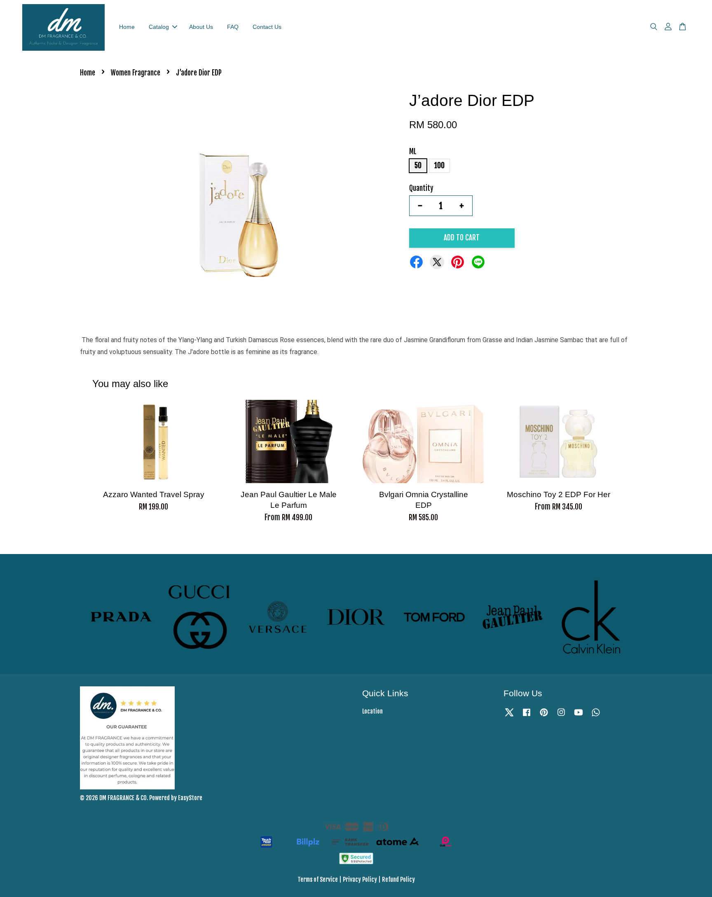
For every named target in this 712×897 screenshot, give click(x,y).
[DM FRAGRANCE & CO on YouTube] (578, 716)
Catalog (159, 26)
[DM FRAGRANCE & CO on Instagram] (561, 716)
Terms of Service (317, 879)
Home (127, 26)
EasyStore (190, 798)
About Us (201, 26)
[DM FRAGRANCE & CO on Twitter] (509, 716)
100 (439, 165)
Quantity (421, 188)
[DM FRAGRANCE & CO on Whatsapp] (596, 716)
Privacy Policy (360, 879)
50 (418, 165)
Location (372, 711)
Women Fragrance (135, 72)
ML (413, 151)
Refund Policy (398, 879)
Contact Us (267, 26)
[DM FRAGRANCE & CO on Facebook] (526, 716)
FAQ (233, 26)
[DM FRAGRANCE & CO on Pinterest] (544, 716)
